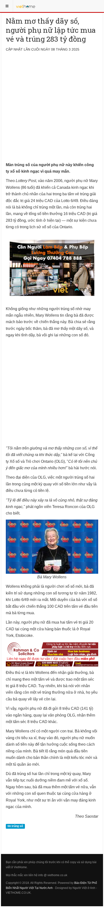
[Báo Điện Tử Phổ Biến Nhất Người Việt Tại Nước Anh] (25, 6)
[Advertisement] (52, 110)
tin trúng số (15, 826)
